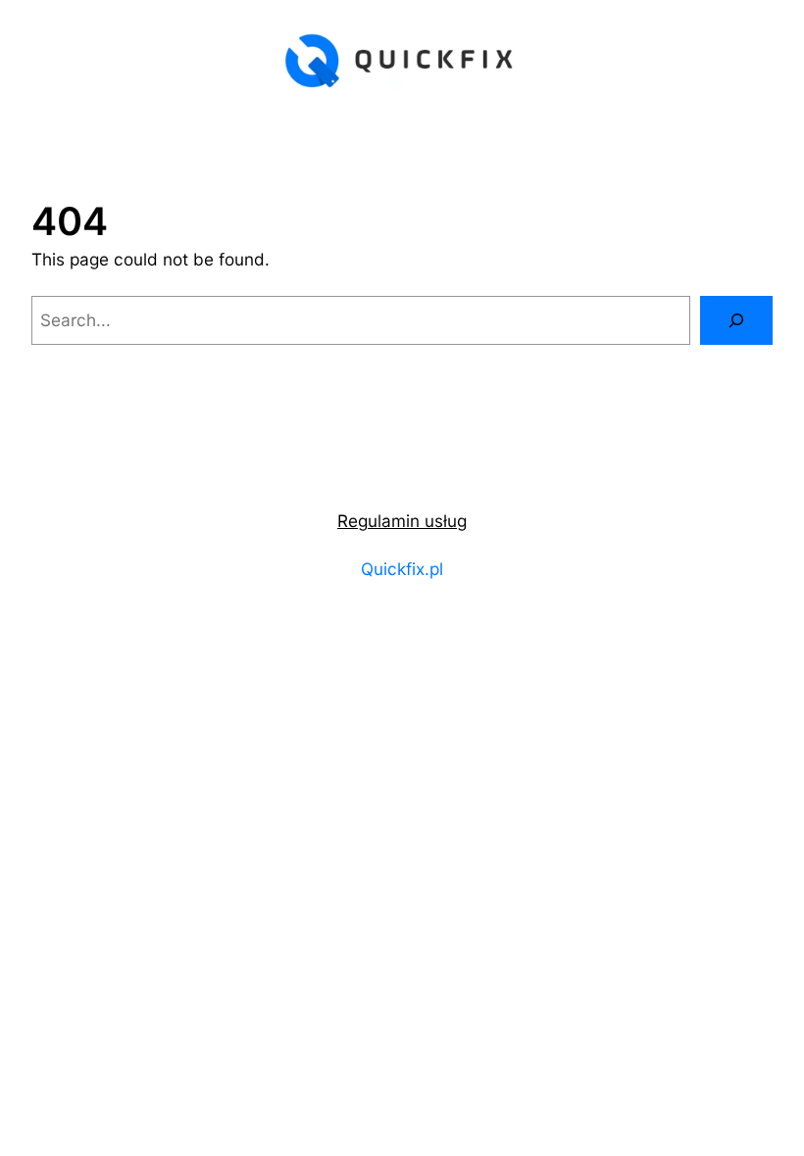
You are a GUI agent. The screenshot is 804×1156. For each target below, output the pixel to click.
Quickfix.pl (402, 568)
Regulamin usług (402, 520)
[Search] (736, 321)
